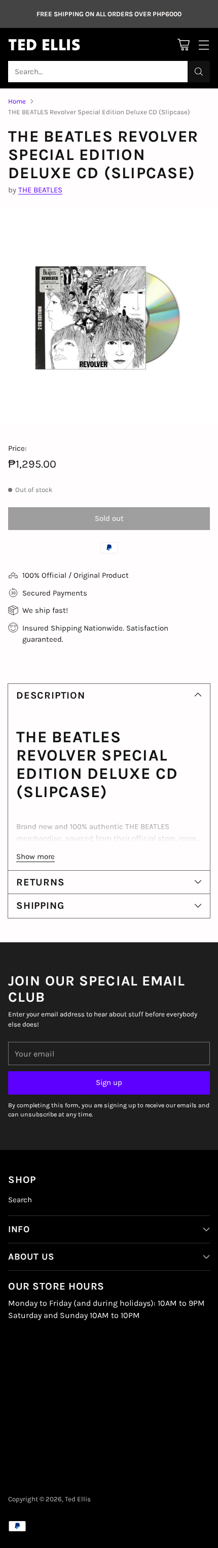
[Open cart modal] (183, 44)
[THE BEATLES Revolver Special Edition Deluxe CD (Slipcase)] (109, 317)
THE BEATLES (40, 189)
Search (20, 1199)
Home (17, 101)
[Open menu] (203, 44)
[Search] (199, 71)
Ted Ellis (78, 1499)
